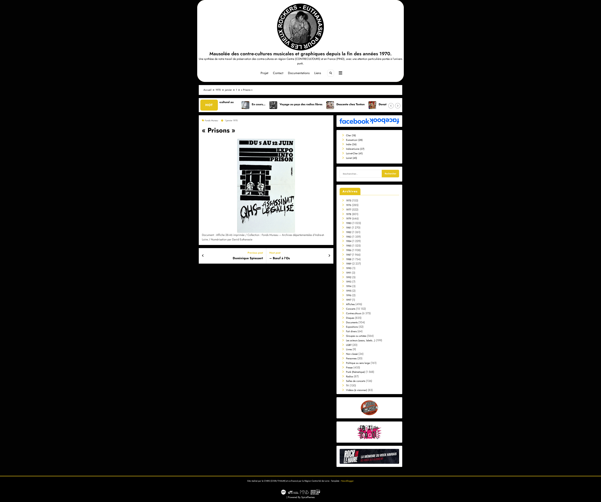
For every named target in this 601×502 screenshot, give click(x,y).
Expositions (352, 327)
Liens (317, 73)
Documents (352, 322)
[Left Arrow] (390, 105)
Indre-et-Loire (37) (355, 149)
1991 (348, 273)
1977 (348, 209)
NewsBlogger (347, 480)
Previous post (255, 252)
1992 (348, 277)
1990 (349, 268)
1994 (348, 286)
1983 (348, 237)
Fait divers (351, 331)
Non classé (352, 354)
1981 (348, 227)
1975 (348, 200)
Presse (349, 367)
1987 (348, 255)
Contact (278, 73)
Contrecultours (353, 313)
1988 (348, 259)
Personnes (351, 358)
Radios (349, 376)
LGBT (349, 345)
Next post (274, 252)
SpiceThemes (308, 497)
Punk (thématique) (355, 372)
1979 (348, 218)
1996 (348, 295)
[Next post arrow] (329, 255)
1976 (348, 205)
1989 (348, 263)
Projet (264, 73)
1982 (348, 232)
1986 (348, 250)
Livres (349, 349)
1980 (349, 223)
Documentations (299, 73)
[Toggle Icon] (340, 73)
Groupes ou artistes (356, 336)
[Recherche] (330, 73)
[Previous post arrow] (203, 255)
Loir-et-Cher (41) (354, 153)
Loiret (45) (351, 158)
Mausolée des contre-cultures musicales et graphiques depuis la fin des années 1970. (300, 53)
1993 (348, 282)
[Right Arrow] (397, 105)
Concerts (350, 309)
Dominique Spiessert (248, 258)
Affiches (350, 304)
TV (347, 385)
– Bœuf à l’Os (279, 258)
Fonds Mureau (211, 120)
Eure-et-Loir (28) (354, 140)
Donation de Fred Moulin (353, 104)
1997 (348, 300)
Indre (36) (351, 144)
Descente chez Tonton (309, 104)
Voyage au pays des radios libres (259, 104)
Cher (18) (351, 135)
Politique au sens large (358, 363)
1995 (348, 291)
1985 (348, 245)
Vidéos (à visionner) (356, 390)
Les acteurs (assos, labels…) (360, 340)
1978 (348, 214)
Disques (350, 318)
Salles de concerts (355, 381)
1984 (348, 241)
